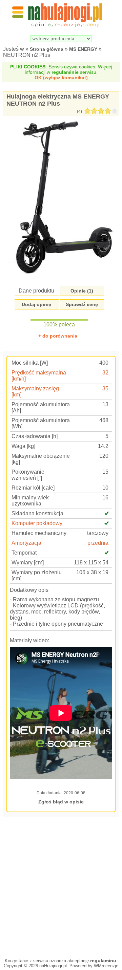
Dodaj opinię (36, 304)
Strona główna (46, 49)
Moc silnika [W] (30, 363)
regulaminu (103, 960)
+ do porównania (57, 336)
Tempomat (24, 553)
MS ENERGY (83, 49)
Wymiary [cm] (28, 562)
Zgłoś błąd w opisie (61, 801)
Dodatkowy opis (29, 590)
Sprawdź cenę (82, 304)
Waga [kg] (23, 446)
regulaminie (65, 72)
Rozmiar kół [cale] (33, 488)
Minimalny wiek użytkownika (30, 500)
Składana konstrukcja (37, 513)
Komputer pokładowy (37, 523)
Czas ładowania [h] (35, 436)
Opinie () (81, 291)
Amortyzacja (26, 543)
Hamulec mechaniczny (39, 533)
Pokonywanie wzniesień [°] (28, 475)
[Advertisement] (61, 887)
